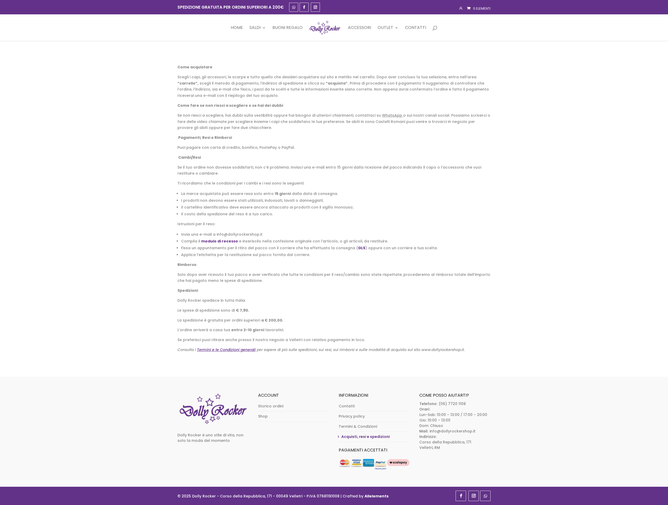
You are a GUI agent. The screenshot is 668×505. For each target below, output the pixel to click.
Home (237, 28)
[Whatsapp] (293, 7)
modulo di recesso (219, 241)
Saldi (255, 28)
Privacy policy (352, 416)
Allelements (377, 496)
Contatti (415, 28)
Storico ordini (270, 406)
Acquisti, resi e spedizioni (365, 436)
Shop (263, 416)
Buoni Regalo (287, 28)
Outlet (385, 28)
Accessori (359, 28)
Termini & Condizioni (358, 426)
